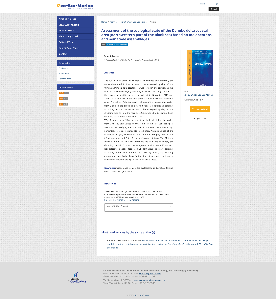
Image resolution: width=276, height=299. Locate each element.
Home (104, 22)
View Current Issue (69, 24)
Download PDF (201, 109)
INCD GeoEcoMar (142, 295)
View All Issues (66, 30)
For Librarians (65, 78)
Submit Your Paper (69, 48)
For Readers (64, 68)
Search (214, 9)
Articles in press (67, 18)
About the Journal (68, 36)
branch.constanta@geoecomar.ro (149, 280)
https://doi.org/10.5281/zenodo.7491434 (121, 200)
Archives (113, 22)
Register (203, 4)
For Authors (64, 73)
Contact (63, 53)
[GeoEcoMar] (77, 282)
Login (215, 4)
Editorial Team (66, 42)
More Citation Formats (118, 206)
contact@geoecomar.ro (150, 273)
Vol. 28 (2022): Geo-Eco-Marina (133, 22)
